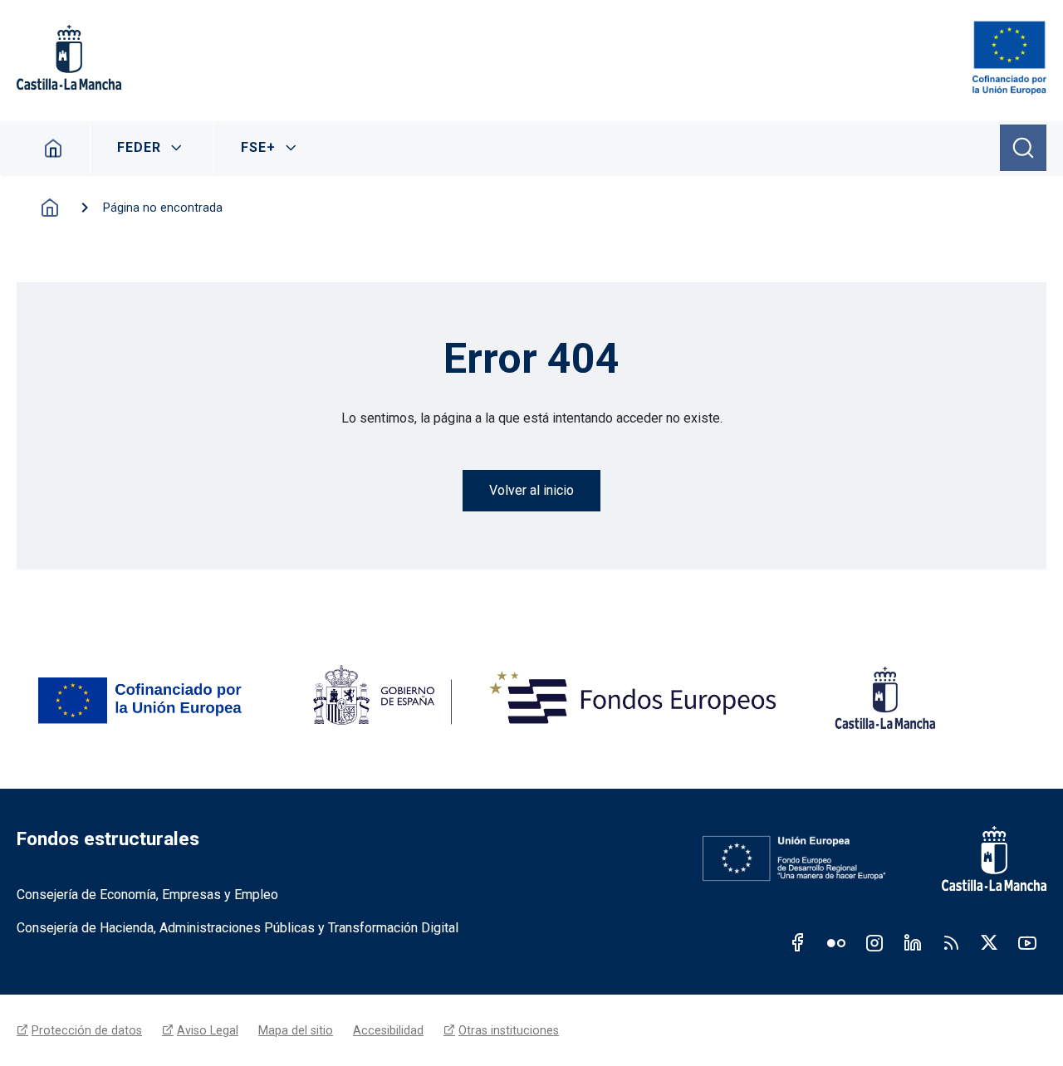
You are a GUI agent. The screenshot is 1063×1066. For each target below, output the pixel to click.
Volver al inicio (531, 490)
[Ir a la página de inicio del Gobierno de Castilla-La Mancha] (982, 858)
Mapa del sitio (295, 1030)
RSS (951, 942)
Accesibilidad (388, 1030)
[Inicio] (1009, 57)
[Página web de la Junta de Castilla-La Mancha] (69, 57)
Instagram (874, 942)
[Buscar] (1023, 148)
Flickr (836, 942)
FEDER (139, 147)
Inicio (54, 147)
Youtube (1027, 942)
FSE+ (258, 147)
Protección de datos (87, 1030)
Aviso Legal (207, 1030)
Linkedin (913, 942)
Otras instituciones (508, 1030)
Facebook (798, 942)
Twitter (989, 942)
